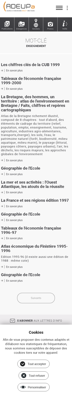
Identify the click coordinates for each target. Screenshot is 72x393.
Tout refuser (37, 376)
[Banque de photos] (50, 24)
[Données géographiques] (36, 24)
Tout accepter (37, 364)
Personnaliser (37, 387)
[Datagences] (21, 24)
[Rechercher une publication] (7, 24)
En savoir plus (14, 70)
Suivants (36, 298)
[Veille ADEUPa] (65, 24)
